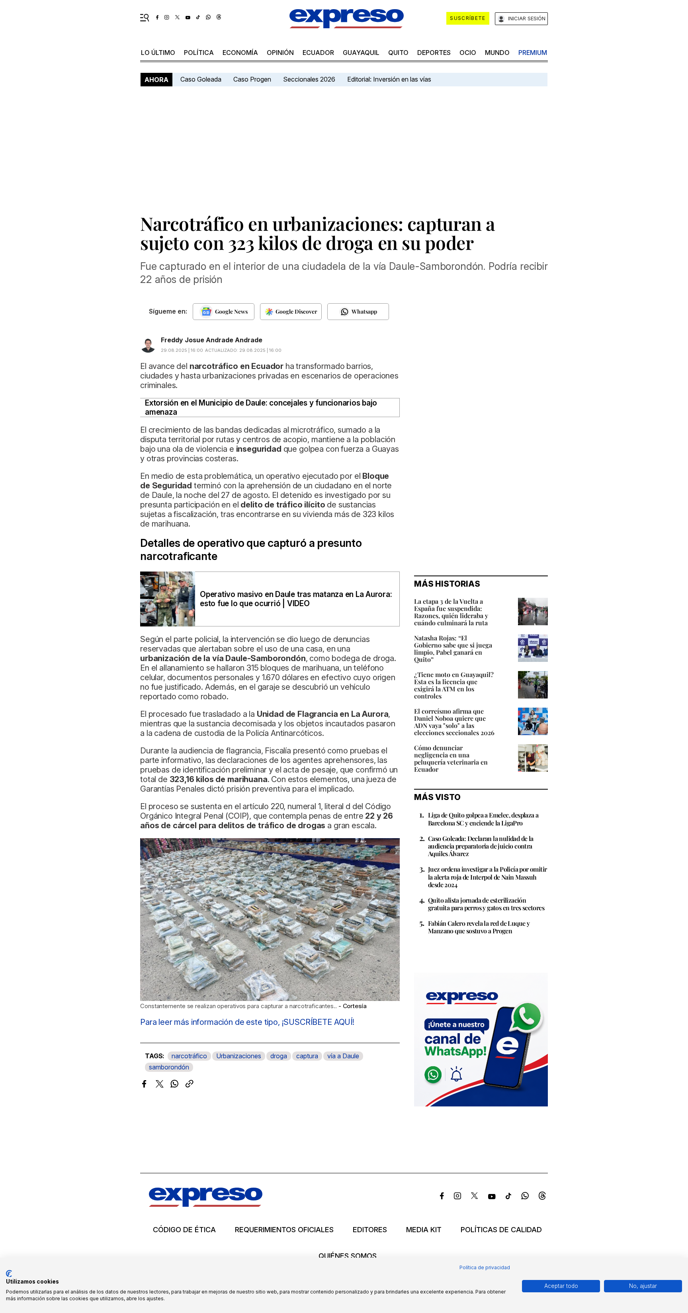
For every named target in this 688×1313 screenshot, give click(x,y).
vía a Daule (343, 1056)
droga (278, 1056)
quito (398, 52)
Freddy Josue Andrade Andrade (211, 340)
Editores (370, 1229)
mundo (497, 52)
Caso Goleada (200, 79)
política (199, 52)
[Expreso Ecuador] (205, 1204)
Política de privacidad (484, 1267)
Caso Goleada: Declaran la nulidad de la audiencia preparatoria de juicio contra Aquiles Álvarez (481, 846)
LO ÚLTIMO (158, 52)
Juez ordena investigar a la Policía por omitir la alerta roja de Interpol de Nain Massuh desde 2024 (487, 876)
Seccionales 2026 (309, 79)
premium (532, 52)
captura (307, 1056)
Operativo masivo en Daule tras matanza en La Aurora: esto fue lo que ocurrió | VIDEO (296, 599)
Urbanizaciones (238, 1056)
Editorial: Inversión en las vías (389, 79)
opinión (280, 52)
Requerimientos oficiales (284, 1229)
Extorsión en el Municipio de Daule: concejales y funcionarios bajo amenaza (261, 407)
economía (240, 52)
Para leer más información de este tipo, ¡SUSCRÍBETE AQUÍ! (247, 1022)
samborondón (169, 1067)
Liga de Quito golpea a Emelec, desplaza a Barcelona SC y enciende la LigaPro (483, 819)
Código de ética (184, 1229)
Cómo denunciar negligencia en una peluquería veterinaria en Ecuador (451, 758)
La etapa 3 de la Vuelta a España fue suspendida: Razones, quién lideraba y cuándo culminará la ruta (451, 612)
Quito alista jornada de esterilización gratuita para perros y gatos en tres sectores (486, 904)
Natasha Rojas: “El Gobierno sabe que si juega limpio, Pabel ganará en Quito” (453, 648)
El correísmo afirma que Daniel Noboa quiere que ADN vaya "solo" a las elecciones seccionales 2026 (454, 722)
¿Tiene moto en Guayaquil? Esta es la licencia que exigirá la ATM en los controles (454, 685)
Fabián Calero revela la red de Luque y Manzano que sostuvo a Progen (479, 927)
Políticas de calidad (501, 1229)
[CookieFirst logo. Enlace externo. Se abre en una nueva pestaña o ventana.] (9, 1273)
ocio (467, 52)
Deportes (434, 52)
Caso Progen (252, 79)
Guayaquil (361, 52)
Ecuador (318, 52)
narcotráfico (189, 1056)
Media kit (424, 1229)
